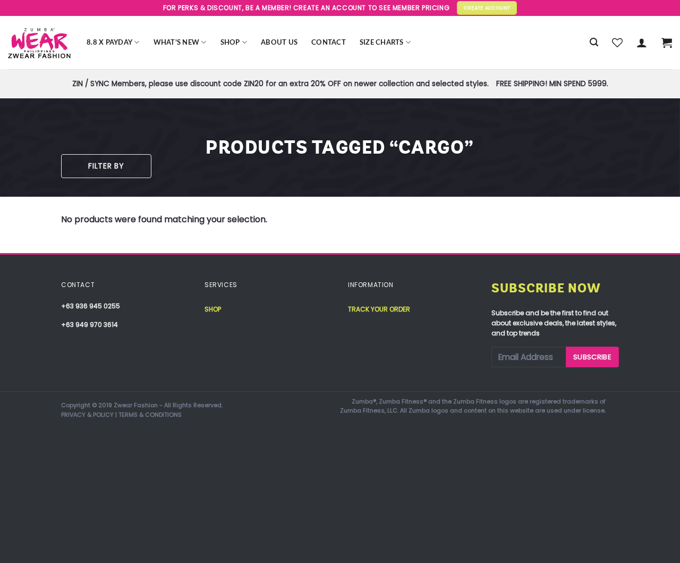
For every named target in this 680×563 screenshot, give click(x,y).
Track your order (379, 309)
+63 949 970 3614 (89, 324)
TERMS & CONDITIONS (150, 414)
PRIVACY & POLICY (87, 414)
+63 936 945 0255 (90, 305)
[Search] (594, 42)
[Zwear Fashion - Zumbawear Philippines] (39, 42)
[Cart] (666, 42)
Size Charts (382, 42)
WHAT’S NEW (177, 42)
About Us (279, 42)
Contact (328, 42)
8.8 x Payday (109, 42)
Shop (230, 42)
